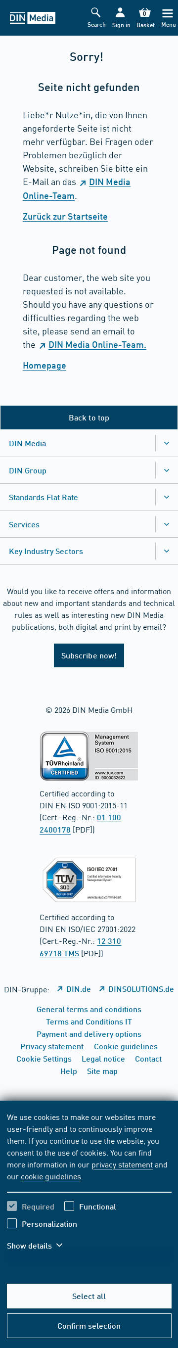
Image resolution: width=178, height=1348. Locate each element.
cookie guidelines (51, 1175)
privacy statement (122, 1164)
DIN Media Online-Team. (97, 344)
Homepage (44, 365)
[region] (89, 1187)
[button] (120, 18)
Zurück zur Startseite (65, 216)
